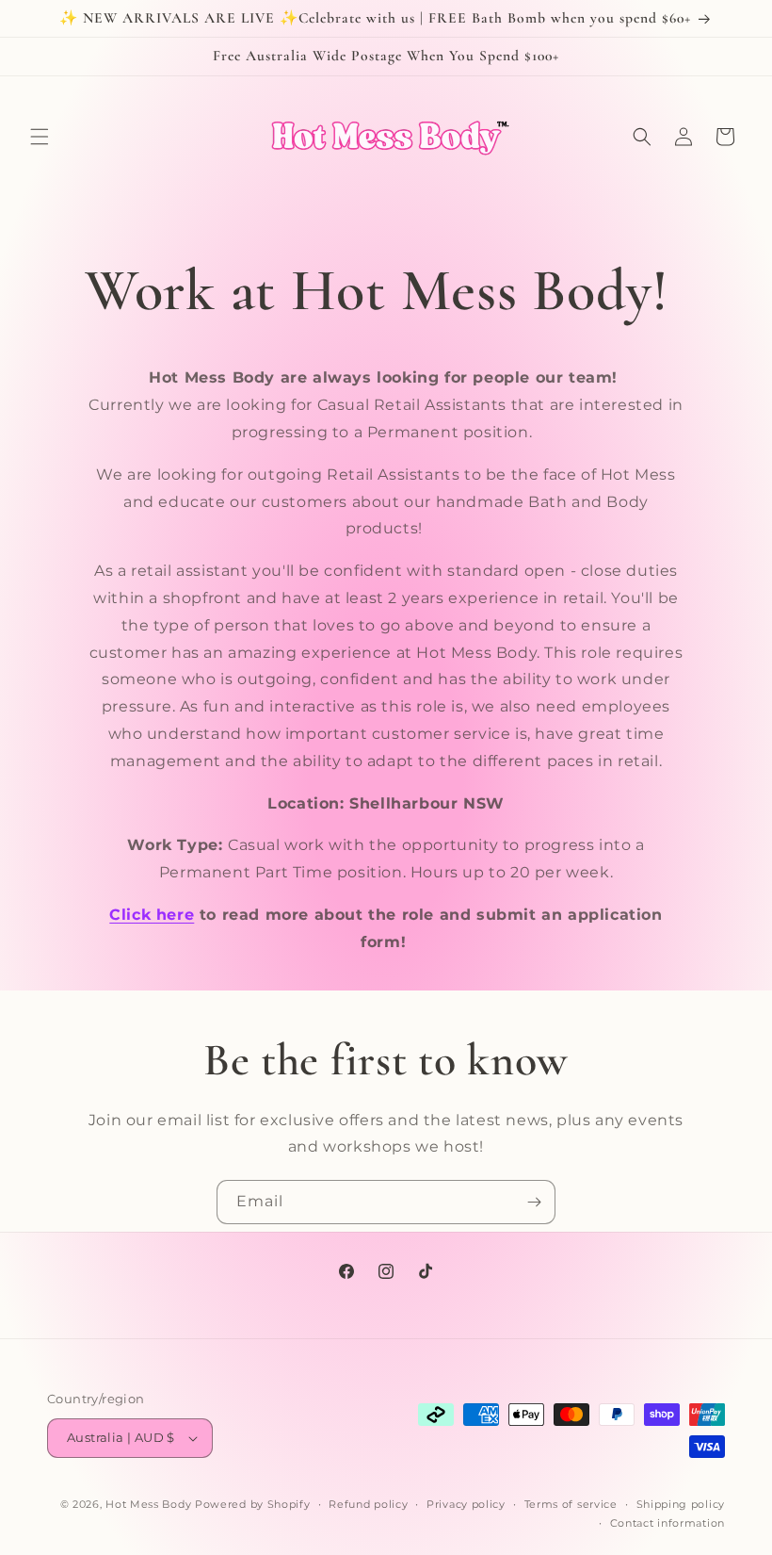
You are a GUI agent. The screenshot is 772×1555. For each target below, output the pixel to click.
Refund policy (368, 1504)
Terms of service (571, 1504)
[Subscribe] (534, 1202)
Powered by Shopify (253, 1504)
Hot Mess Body (148, 1504)
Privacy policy (466, 1504)
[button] (39, 136)
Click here (151, 915)
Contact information (667, 1523)
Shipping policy (681, 1504)
